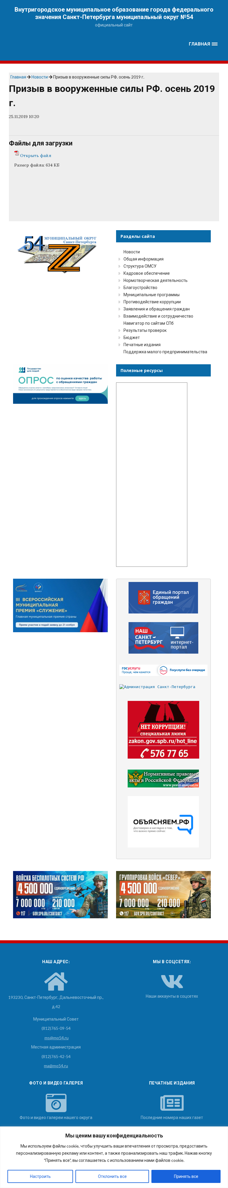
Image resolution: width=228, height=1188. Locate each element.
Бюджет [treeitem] (132, 337)
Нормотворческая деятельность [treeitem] (156, 280)
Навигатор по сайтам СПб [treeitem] (149, 323)
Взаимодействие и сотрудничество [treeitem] (158, 315)
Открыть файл (35, 155)
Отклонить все (112, 1176)
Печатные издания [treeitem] (142, 344)
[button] (203, 44)
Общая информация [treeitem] (144, 258)
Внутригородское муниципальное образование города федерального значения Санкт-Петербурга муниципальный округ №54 (114, 13)
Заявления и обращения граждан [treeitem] (157, 308)
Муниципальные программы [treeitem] (152, 294)
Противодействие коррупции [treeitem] (152, 301)
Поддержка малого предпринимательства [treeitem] (165, 351)
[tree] (163, 301)
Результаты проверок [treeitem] (145, 330)
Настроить (40, 1176)
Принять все (186, 1176)
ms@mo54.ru (57, 1037)
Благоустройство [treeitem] (140, 287)
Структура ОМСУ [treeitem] (140, 266)
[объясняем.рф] (163, 822)
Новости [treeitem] (132, 251)
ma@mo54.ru (56, 1065)
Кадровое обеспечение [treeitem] (147, 273)
